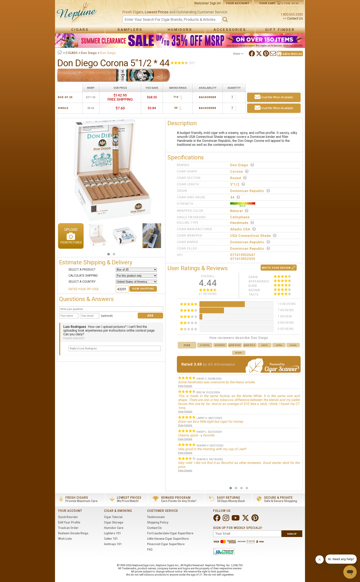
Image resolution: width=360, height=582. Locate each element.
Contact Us (294, 18)
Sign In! (215, 3)
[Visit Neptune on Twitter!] (246, 519)
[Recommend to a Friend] (273, 53)
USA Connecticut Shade (250, 236)
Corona (236, 172)
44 (232, 197)
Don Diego (239, 165)
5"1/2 (234, 184)
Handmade (239, 223)
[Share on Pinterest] (266, 53)
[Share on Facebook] (252, 53)
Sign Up (292, 534)
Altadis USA (240, 229)
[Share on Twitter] (259, 53)
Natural (236, 211)
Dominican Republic (247, 191)
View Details (185, 386)
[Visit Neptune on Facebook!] (217, 519)
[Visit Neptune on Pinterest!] (255, 519)
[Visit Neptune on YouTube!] (235, 519)
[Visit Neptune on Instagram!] (226, 519)
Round (235, 178)
